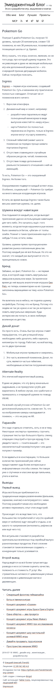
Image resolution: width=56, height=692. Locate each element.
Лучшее (32, 15)
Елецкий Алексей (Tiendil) (17, 662)
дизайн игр (25, 652)
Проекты (45, 15)
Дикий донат (10, 326)
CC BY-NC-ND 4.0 (21, 666)
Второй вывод (10, 557)
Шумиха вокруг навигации (20, 210)
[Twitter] (32, 21)
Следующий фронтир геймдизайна (25, 594)
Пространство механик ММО (22, 646)
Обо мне (11, 15)
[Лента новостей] (21, 21)
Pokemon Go (12, 31)
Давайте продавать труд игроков (24, 641)
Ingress (7, 81)
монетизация (38, 652)
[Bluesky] (37, 21)
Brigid (29, 676)
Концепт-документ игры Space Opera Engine (30, 609)
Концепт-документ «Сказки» (21, 604)
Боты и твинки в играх (18, 599)
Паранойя (8, 423)
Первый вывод (11, 487)
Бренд (6, 266)
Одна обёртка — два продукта (23, 614)
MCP (14, 21)
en (47, 5)
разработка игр (20, 655)
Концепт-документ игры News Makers (27, 619)
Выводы (7, 482)
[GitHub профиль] (42, 21)
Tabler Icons (24, 680)
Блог (21, 15)
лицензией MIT (10, 682)
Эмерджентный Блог (24, 4)
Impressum (8, 686)
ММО (15, 652)
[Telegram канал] (26, 21)
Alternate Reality (12, 371)
